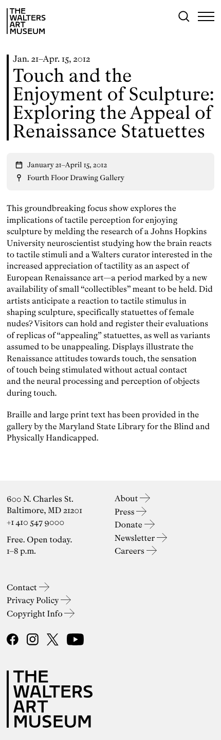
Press (125, 512)
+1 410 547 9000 (35, 522)
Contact (23, 587)
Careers (130, 551)
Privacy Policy (34, 600)
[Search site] (184, 16)
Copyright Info (35, 614)
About (127, 498)
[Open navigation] (206, 16)
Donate (129, 525)
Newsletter (136, 538)
